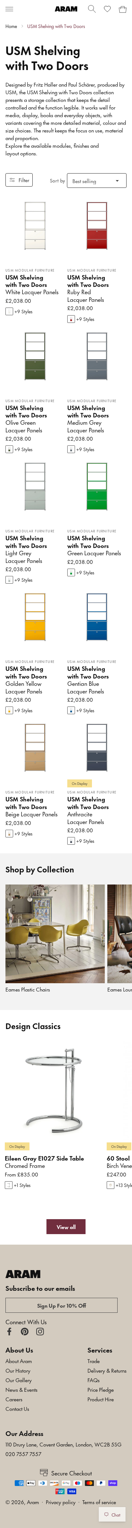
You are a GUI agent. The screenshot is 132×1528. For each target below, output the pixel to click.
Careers (13, 1399)
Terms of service (99, 1501)
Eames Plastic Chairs (27, 989)
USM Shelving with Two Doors (56, 26)
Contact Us (17, 1408)
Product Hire (100, 1399)
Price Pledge (100, 1389)
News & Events (21, 1389)
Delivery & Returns (107, 1370)
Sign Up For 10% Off (61, 1305)
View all (66, 1226)
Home (11, 26)
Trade (93, 1360)
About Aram (18, 1360)
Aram (33, 1501)
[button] (9, 9)
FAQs (93, 1379)
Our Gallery (18, 1379)
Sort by (57, 180)
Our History (17, 1370)
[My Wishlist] (107, 9)
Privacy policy (61, 1501)
